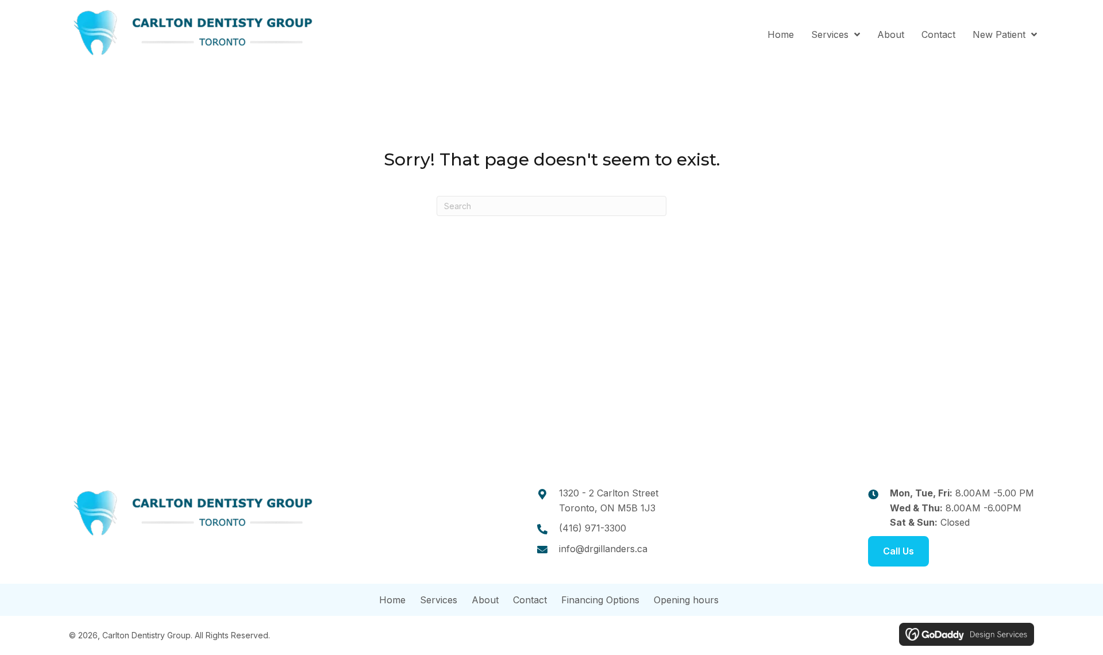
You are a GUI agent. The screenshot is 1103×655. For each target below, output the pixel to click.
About (485, 599)
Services (438, 599)
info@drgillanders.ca (603, 548)
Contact (530, 599)
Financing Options (600, 599)
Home (392, 599)
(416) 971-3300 (592, 528)
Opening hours (686, 599)
